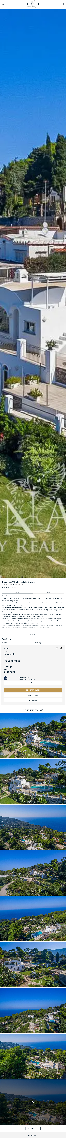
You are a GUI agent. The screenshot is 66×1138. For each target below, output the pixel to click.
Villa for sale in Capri (19, 584)
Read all (33, 634)
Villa (11, 584)
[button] (57, 648)
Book (33, 682)
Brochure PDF (33, 700)
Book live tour (33, 695)
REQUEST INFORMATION (33, 690)
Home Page (4, 584)
